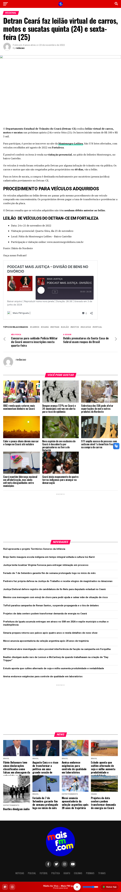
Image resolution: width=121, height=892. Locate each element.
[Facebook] (5, 887)
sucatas (86, 327)
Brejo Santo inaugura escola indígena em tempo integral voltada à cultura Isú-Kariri (49, 557)
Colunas (78, 873)
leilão (65, 327)
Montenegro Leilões (70, 143)
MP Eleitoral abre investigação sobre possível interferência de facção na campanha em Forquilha (57, 649)
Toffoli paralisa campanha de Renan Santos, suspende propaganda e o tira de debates (51, 605)
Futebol (44, 873)
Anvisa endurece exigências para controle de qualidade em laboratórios (43, 676)
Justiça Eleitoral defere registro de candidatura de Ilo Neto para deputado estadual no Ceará (54, 589)
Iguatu (66, 873)
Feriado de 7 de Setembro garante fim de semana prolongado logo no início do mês (49, 573)
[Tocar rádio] (77, 887)
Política (55, 873)
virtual (98, 327)
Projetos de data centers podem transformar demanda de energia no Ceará (45, 613)
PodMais (90, 873)
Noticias (19, 873)
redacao (20, 48)
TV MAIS (102, 873)
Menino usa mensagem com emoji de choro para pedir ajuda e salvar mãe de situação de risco (55, 597)
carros (35, 327)
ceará (45, 327)
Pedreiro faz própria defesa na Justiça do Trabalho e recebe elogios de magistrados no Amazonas (57, 581)
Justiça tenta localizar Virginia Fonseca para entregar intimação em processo (45, 565)
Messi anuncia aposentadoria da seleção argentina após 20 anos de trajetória (46, 641)
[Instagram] (12, 887)
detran (55, 327)
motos (75, 327)
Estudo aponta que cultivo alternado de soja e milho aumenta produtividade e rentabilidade (53, 668)
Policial (32, 873)
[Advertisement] (60, 515)
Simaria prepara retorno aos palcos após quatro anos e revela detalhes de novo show (50, 633)
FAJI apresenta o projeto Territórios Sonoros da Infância (34, 549)
